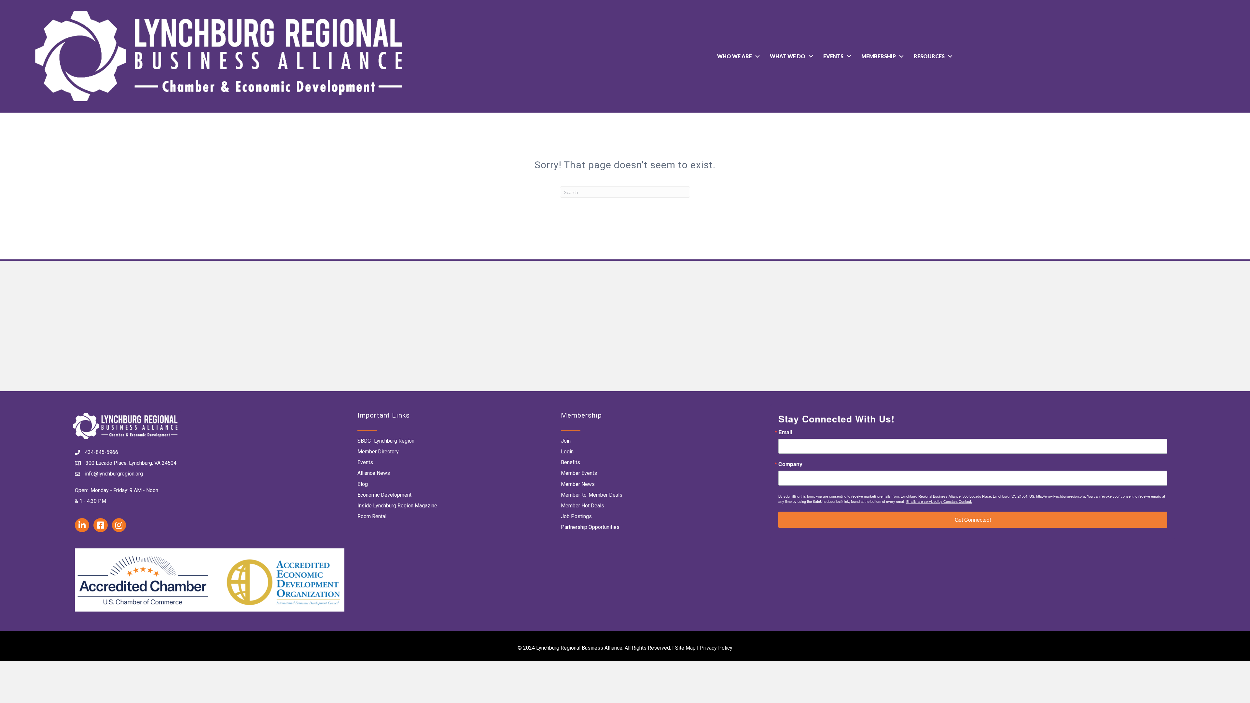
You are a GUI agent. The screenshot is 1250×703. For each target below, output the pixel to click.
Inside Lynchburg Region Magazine (397, 506)
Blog (362, 484)
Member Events (579, 473)
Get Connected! (973, 519)
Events (833, 56)
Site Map (685, 648)
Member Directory (378, 451)
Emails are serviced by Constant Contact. (939, 501)
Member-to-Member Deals (591, 495)
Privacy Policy (716, 648)
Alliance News (373, 473)
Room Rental (371, 516)
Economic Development (384, 495)
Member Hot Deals (582, 506)
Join (566, 441)
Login (567, 451)
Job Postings (576, 516)
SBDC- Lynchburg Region (385, 441)
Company (790, 464)
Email (785, 432)
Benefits (570, 462)
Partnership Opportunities (590, 527)
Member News (578, 484)
